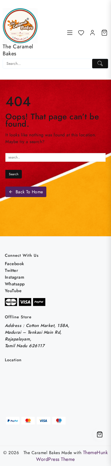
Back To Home (29, 192)
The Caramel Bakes (18, 50)
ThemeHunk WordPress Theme (72, 456)
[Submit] (100, 63)
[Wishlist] (81, 32)
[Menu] (70, 32)
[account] (92, 32)
